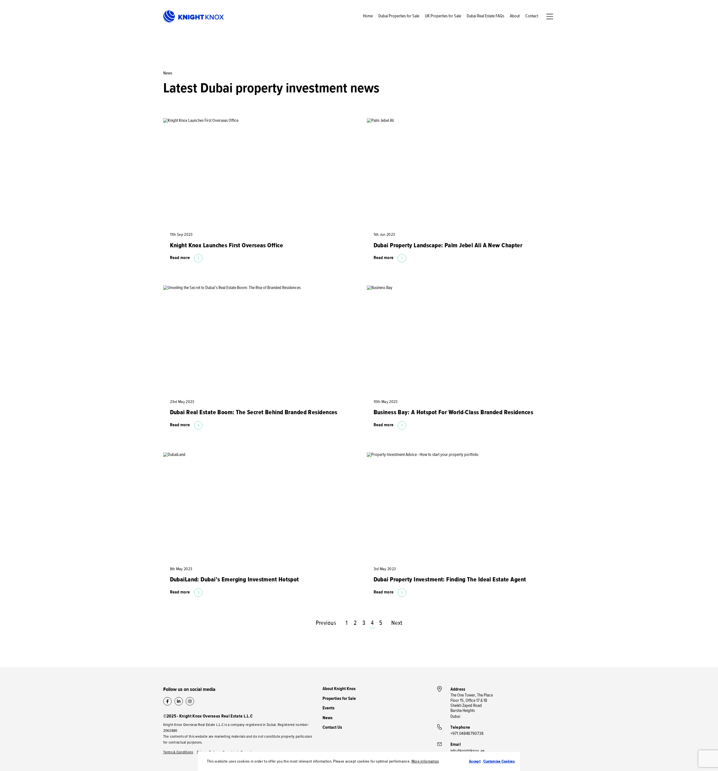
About (515, 16)
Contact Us (332, 727)
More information (425, 761)
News (328, 718)
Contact (531, 16)
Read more (180, 258)
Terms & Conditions (178, 752)
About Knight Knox (339, 689)
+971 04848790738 (467, 734)
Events (329, 708)
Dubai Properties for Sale (398, 16)
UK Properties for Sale (443, 16)
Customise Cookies (499, 761)
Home (368, 16)
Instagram (190, 701)
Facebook (167, 701)
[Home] (193, 16)
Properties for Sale (339, 699)
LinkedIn (178, 701)
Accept (474, 761)
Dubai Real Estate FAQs (485, 16)
